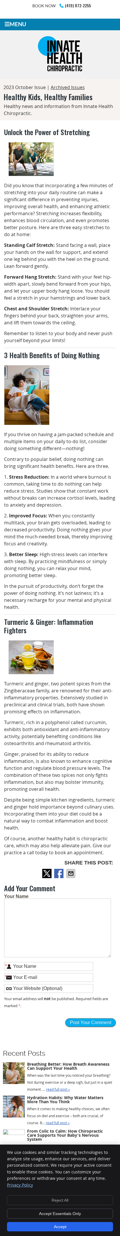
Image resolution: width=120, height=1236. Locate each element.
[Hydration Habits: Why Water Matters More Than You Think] (14, 1108)
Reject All (60, 1200)
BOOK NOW (44, 5)
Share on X (47, 873)
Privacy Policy (20, 1185)
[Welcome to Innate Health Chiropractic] (60, 72)
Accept (60, 1226)
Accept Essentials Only (60, 1213)
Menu (18, 24)
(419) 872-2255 (78, 5)
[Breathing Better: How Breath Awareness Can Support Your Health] (14, 1074)
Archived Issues (68, 87)
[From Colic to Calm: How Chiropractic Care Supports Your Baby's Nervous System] (14, 1140)
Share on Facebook (59, 873)
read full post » (58, 1089)
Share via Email (71, 873)
